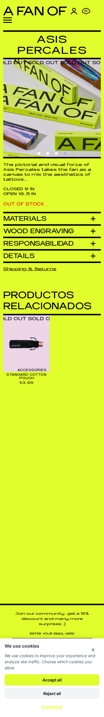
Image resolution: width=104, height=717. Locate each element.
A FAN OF (35, 11)
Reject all (52, 693)
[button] (7, 20)
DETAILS (19, 256)
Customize (52, 706)
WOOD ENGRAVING (38, 231)
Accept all (52, 679)
